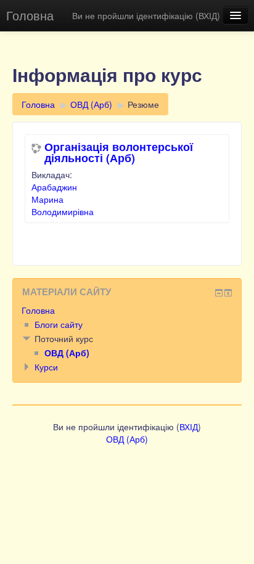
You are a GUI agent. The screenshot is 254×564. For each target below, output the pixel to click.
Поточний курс (64, 338)
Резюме (143, 104)
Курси (46, 367)
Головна (30, 15)
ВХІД (208, 15)
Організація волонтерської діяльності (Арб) (118, 152)
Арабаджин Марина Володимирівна (62, 199)
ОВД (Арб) (91, 104)
